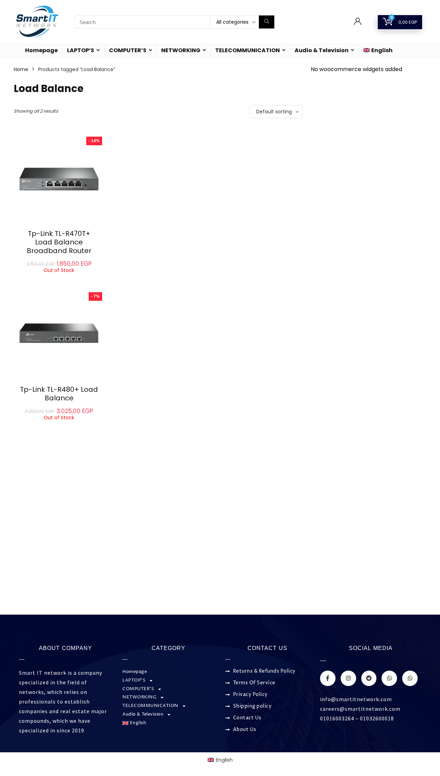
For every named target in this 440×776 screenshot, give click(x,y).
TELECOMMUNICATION (247, 50)
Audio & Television (322, 50)
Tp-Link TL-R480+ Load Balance (59, 394)
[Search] (266, 21)
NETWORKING (180, 50)
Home (21, 69)
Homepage (41, 50)
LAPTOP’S (80, 50)
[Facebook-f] (328, 678)
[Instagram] (348, 678)
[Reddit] (369, 678)
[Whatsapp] (389, 678)
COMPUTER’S (127, 50)
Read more (59, 279)
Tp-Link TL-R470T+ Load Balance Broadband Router (59, 242)
